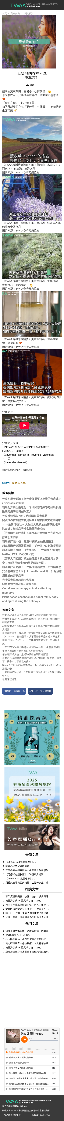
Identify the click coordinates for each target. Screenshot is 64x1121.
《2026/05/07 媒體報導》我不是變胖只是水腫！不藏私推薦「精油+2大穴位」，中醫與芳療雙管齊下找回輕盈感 (31, 640)
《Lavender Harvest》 (15, 462)
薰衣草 (21, 483)
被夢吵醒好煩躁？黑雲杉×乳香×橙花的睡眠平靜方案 (29, 615)
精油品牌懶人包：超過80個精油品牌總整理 (25, 654)
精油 (14, 483)
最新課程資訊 (9, 679)
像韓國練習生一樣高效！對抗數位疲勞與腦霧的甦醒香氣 (32, 633)
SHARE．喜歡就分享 (14, 691)
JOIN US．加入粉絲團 (40, 691)
